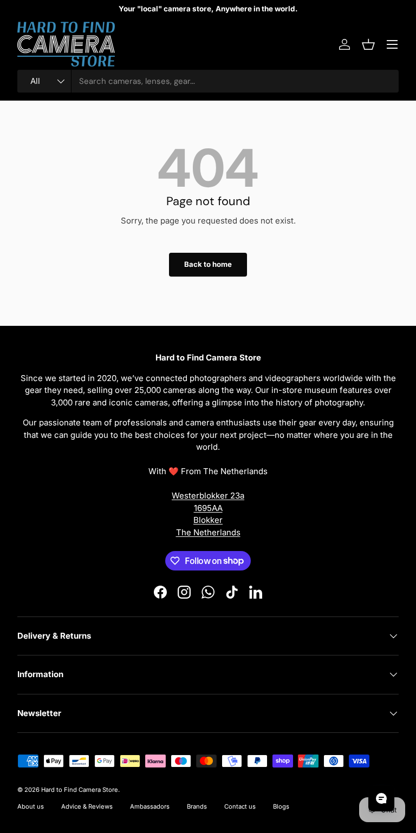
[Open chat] (381, 798)
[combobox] (208, 81)
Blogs (281, 806)
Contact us (240, 806)
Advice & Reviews (87, 806)
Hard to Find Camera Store (79, 789)
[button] (368, 44)
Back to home (208, 264)
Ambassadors (150, 806)
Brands (197, 806)
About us (30, 806)
